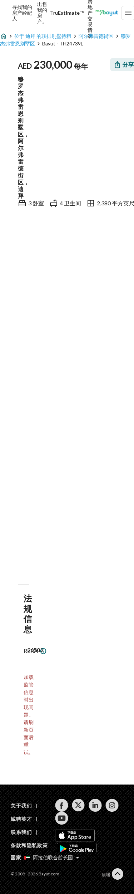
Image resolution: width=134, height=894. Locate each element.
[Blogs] (107, 13)
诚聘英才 (21, 819)
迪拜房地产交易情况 (90, 13)
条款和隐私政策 (29, 845)
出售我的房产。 (42, 13)
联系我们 (21, 832)
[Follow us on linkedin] (95, 805)
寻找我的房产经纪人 (22, 13)
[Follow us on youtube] (61, 818)
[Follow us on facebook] (61, 805)
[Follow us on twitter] (78, 805)
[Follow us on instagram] (112, 805)
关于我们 (21, 805)
